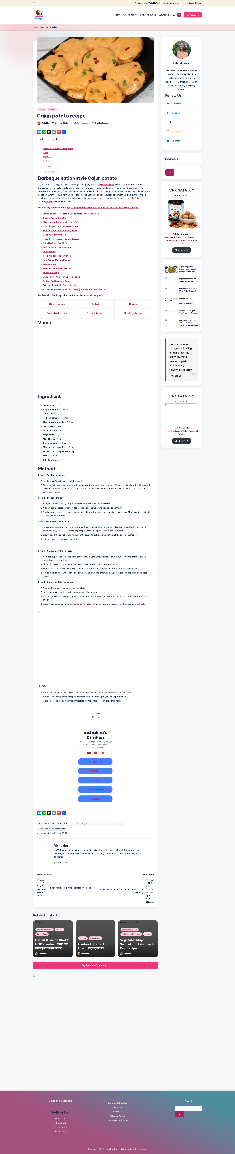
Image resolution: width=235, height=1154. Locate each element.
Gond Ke (179, 428)
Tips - (50, 166)
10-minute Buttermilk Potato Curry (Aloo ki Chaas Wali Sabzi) (74, 289)
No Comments (83, 123)
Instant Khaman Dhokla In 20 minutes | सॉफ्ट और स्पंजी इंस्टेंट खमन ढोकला (52, 944)
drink (122, 604)
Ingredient (47, 157)
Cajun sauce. (133, 188)
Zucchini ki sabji (51, 272)
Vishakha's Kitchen (51, 172)
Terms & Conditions (117, 1120)
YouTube (176, 103)
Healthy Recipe (133, 313)
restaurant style (126, 198)
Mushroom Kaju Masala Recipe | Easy (61, 222)
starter (49, 201)
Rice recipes (57, 304)
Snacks (42, 109)
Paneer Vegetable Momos (86, 824)
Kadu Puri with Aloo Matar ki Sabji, (60, 230)
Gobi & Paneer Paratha (54, 218)
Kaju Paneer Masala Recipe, (57, 260)
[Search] (169, 172)
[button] (193, 14)
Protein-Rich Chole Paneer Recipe (60, 285)
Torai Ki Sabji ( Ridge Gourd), (57, 256)
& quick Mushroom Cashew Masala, (60, 226)
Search (170, 159)
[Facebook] (95, 752)
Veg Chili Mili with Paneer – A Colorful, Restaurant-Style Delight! (103, 207)
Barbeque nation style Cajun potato (58, 149)
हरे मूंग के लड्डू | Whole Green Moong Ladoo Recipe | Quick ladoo (188, 269)
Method (46, 161)
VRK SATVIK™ (181, 190)
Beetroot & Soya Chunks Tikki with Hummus (55, 824)
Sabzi (95, 304)
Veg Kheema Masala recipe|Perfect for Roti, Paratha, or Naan (188, 322)
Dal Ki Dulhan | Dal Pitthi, (55, 243)
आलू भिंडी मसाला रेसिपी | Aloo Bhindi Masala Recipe (188, 280)
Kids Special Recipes (131, 934)
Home (35, 27)
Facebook (176, 113)
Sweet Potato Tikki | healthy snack (52, 829)
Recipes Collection (117, 1103)
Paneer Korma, (50, 264)
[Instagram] (102, 752)
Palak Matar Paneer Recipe (56, 268)
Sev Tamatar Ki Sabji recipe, (57, 247)
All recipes (95, 295)
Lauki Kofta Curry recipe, (55, 235)
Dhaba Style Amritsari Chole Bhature (61, 277)
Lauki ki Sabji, (50, 251)
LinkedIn (176, 141)
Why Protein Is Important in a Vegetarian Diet (186, 300)
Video (45, 153)
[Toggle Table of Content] (40, 143)
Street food (42, 934)
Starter (52, 109)
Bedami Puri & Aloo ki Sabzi (56, 281)
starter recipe (116, 824)
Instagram (177, 131)
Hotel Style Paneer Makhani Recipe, (61, 239)
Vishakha (61, 845)
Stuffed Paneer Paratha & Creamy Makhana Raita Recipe (72, 214)
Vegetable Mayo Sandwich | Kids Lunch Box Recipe (137, 944)
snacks (103, 824)
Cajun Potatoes (106, 184)
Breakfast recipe (57, 313)
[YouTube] (89, 752)
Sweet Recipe (95, 313)
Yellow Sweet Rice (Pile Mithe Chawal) (187, 290)
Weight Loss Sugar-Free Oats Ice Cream (188, 312)
